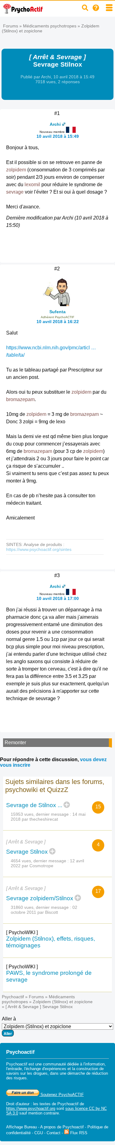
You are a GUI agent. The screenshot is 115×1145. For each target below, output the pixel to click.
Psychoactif (13, 996)
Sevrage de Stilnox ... (34, 805)
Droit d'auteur (17, 1104)
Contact (53, 1133)
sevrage (15, 192)
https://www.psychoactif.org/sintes (38, 549)
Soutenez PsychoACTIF (61, 1094)
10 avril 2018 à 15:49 (57, 136)
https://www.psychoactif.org (30, 1108)
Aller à (9, 1018)
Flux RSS (78, 1133)
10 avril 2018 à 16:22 (57, 321)
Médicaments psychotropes (49, 25)
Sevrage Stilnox (27, 851)
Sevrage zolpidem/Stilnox (39, 898)
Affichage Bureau (21, 1127)
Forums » (13, 25)
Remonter (15, 742)
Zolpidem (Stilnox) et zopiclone (63, 1001)
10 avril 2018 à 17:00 (57, 598)
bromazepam (20, 399)
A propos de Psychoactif (62, 1127)
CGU (38, 1133)
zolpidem (16, 169)
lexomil (32, 184)
